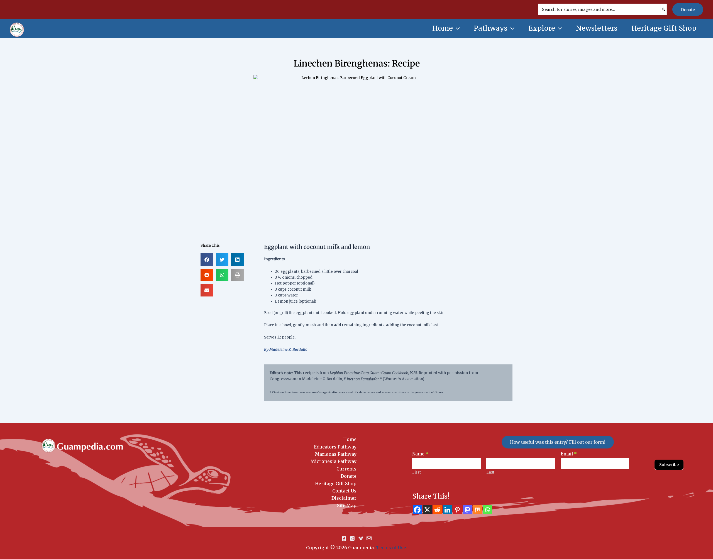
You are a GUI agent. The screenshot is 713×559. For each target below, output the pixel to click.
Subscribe (669, 464)
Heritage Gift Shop (335, 483)
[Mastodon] (467, 509)
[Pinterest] (457, 509)
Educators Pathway (335, 447)
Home (349, 439)
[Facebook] (417, 509)
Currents (346, 469)
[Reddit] (437, 509)
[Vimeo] (360, 538)
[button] (687, 9)
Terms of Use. (391, 547)
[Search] (664, 9)
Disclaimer (343, 498)
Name (420, 454)
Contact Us (344, 491)
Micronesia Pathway (333, 461)
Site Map (346, 505)
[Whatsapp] (487, 509)
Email (569, 454)
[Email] (369, 538)
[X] (427, 509)
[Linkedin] (447, 509)
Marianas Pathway (335, 454)
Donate (348, 476)
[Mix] (477, 509)
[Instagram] (352, 538)
